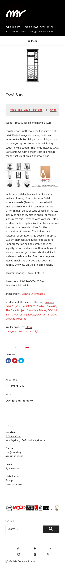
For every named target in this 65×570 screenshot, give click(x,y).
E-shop (9, 480)
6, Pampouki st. (13, 436)
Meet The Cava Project (26, 110)
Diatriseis (23, 331)
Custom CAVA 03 (46, 306)
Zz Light (35, 331)
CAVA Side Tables (36, 310)
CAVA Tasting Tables (23, 314)
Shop (53, 110)
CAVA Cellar (42, 314)
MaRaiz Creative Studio (29, 26)
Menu (34, 40)
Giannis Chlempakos (33, 293)
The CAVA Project (16, 310)
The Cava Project (14, 484)
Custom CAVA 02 (26, 306)
